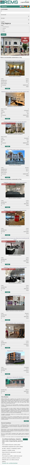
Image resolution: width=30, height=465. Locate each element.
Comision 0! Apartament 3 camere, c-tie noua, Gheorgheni (15, 121)
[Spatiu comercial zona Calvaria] (15, 309)
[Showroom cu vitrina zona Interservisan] (15, 363)
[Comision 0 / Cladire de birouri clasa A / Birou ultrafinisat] (15, 224)
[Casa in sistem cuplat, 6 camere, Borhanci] (15, 164)
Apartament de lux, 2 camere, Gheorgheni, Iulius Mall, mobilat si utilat (15, 91)
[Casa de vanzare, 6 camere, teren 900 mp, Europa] (15, 75)
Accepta (25, 439)
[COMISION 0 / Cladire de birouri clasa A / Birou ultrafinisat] (15, 197)
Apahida (4, 28)
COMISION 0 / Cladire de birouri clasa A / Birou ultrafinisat (15, 182)
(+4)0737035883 (25, 2)
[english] (21, 6)
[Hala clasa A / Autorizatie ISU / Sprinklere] (15, 386)
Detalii (7, 88)
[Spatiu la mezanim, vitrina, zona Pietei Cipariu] (15, 337)
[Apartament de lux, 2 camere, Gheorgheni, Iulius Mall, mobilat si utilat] (15, 105)
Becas (4, 31)
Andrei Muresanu (6, 26)
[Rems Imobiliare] (9, 3)
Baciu (4, 29)
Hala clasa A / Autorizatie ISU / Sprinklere (15, 377)
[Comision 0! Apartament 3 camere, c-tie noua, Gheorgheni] (15, 133)
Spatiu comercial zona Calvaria (15, 295)
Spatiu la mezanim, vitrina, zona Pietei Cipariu (15, 323)
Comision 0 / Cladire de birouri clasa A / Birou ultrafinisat (15, 210)
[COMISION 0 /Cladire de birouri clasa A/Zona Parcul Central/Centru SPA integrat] (15, 254)
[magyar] (23, 6)
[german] (25, 6)
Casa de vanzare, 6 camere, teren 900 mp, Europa (15, 60)
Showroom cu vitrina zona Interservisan (15, 350)
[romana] (28, 6)
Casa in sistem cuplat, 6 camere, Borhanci (15, 149)
